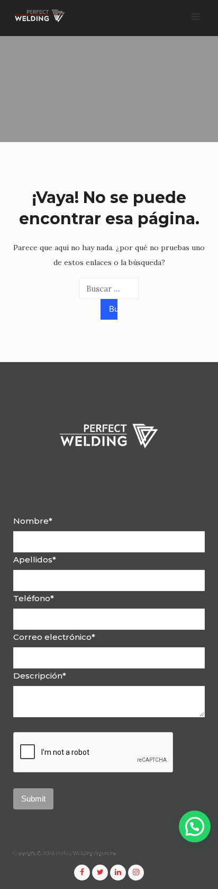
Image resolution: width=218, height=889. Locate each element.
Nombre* (32, 521)
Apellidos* (34, 559)
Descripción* (39, 676)
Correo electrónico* (54, 637)
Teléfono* (33, 598)
